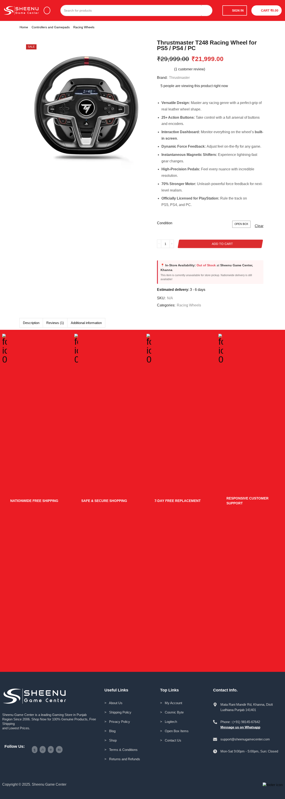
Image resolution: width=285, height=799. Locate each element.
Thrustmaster (179, 77)
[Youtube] (59, 749)
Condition (164, 223)
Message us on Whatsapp (240, 727)
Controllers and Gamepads (51, 27)
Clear (259, 226)
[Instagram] (51, 749)
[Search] (207, 10)
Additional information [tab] (86, 323)
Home (24, 27)
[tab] (31, 323)
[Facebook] (34, 749)
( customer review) (189, 69)
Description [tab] (31, 323)
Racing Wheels (83, 27)
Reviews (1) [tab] (55, 323)
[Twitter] (43, 749)
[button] (47, 10)
